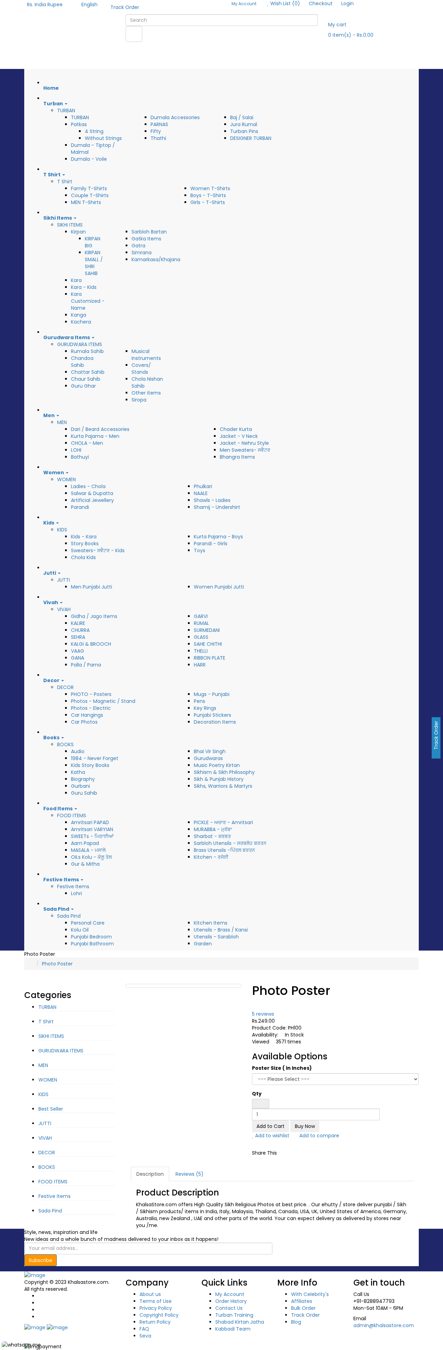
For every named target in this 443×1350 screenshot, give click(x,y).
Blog (296, 1321)
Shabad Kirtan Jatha (239, 1321)
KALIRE (78, 623)
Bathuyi (80, 456)
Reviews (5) (189, 1174)
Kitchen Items (210, 922)
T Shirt (64, 181)
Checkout (321, 3)
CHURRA (80, 630)
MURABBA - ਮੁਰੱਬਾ (213, 829)
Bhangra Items (237, 456)
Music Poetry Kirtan (217, 765)
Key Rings (205, 708)
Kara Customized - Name (88, 301)
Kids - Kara (84, 536)
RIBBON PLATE (209, 657)
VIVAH (64, 609)
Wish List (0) (284, 3)
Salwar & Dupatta (92, 493)
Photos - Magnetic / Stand (103, 701)
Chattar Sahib (88, 372)
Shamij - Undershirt (217, 507)
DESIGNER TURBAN (250, 138)
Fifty (156, 131)
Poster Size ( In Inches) (282, 1068)
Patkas (79, 124)
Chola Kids (83, 557)
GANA (77, 657)
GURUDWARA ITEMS (79, 344)
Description (150, 1174)
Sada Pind (69, 915)
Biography (83, 779)
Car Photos (84, 721)
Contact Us (229, 1308)
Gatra (138, 245)
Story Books (85, 543)
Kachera (81, 321)
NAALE (201, 493)
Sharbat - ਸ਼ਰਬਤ (212, 836)
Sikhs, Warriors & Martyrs (223, 786)
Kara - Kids (84, 287)
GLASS (201, 637)
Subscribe (40, 1260)
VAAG (77, 650)
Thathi (158, 138)
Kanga (78, 314)
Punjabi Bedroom (91, 936)
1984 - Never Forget (94, 758)
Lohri (76, 893)
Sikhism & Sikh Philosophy (224, 772)
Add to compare (318, 1135)
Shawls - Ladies (212, 500)
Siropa (139, 399)
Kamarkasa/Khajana (156, 259)
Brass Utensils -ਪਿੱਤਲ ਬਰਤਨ (224, 850)
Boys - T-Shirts (208, 195)
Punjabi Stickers (212, 715)
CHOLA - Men (87, 443)
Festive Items (73, 886)
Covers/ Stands (141, 369)
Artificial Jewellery (92, 500)
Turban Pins (244, 131)
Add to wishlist (271, 1135)
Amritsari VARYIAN (92, 829)
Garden (203, 943)
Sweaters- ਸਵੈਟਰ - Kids (98, 550)
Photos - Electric (91, 708)
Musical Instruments (146, 355)
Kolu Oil (80, 929)
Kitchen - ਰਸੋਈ (211, 857)
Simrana (142, 252)
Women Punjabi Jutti (219, 586)
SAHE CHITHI (208, 644)
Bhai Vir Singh (210, 751)
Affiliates (301, 1301)
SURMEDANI (207, 630)
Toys (199, 550)
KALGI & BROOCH (91, 644)
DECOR (65, 687)
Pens (199, 701)
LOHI (76, 450)
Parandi (80, 507)
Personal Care (88, 922)
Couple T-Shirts (90, 195)
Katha (78, 772)
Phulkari (203, 486)
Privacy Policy (155, 1308)
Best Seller (50, 1108)
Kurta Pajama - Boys (218, 536)
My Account (229, 1294)
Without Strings (103, 138)
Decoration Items (215, 721)
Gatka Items (146, 238)
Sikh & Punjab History (219, 779)
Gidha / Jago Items (94, 616)
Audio (77, 751)
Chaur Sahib (85, 379)
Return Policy (155, 1321)
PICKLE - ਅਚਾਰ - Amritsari (223, 822)
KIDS (62, 529)
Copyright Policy (159, 1315)
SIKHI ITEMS (70, 224)
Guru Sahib (84, 792)
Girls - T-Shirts (207, 202)
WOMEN (66, 479)
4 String (94, 131)
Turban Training (234, 1315)
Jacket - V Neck (239, 436)
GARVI (201, 616)
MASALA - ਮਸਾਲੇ (88, 850)
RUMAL (201, 623)
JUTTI (63, 579)
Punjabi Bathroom (92, 943)
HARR (200, 664)
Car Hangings (87, 715)
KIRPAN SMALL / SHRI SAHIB (94, 263)
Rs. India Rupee (46, 4)
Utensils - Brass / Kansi (221, 929)
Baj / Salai (241, 117)
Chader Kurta (236, 429)
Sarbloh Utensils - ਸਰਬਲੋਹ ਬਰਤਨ (230, 843)
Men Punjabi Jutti (91, 586)
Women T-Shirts (210, 188)
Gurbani (80, 786)
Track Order (124, 7)
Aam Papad (85, 843)
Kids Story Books (90, 765)
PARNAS (159, 124)
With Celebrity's (310, 1294)
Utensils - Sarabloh (216, 936)
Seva (145, 1335)
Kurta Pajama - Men (95, 436)
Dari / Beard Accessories (100, 429)
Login (347, 3)
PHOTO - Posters (91, 694)
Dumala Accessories (175, 117)
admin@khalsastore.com (383, 1325)
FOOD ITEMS (71, 815)
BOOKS (65, 744)
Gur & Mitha (85, 864)
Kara (76, 280)
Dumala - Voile (89, 159)
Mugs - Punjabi (211, 694)
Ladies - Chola (88, 486)
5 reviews (263, 1014)
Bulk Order (303, 1308)
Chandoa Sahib (82, 362)
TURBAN (66, 110)
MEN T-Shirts (86, 202)
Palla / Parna (86, 664)
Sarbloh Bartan (149, 231)
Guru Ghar (83, 385)
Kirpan (78, 231)
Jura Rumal (243, 124)
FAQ (144, 1328)
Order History (231, 1301)
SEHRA (78, 637)
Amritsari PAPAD (90, 822)
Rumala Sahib (87, 351)
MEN (62, 422)
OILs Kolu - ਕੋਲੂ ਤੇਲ (91, 857)
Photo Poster (57, 963)
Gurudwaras (208, 758)
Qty (257, 1093)
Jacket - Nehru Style (244, 443)
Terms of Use (155, 1301)
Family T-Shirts (89, 188)
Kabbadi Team (233, 1328)
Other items (146, 392)
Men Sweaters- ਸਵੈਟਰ (245, 450)
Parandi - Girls (210, 543)
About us (150, 1294)
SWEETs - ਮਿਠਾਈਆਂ (92, 836)
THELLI (201, 650)
